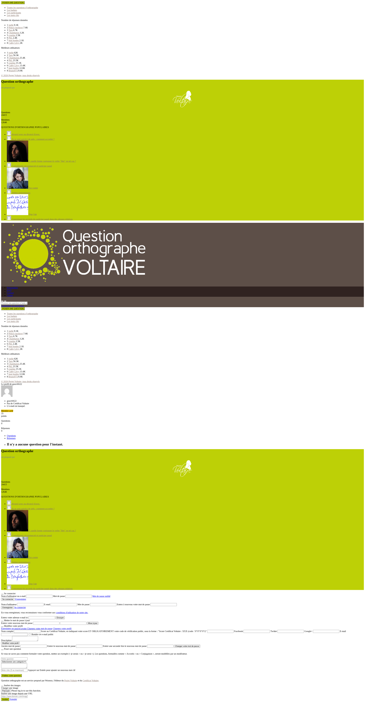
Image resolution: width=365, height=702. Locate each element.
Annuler (13, 699)
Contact (10, 293)
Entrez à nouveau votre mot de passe (133, 604)
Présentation (12, 288)
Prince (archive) (16, 27)
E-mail (47, 604)
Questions (11, 435)
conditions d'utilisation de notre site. (72, 612)
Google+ (308, 631)
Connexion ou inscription (12, 306)
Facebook (238, 631)
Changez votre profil (62, 628)
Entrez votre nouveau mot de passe (17, 623)
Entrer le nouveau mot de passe (61, 646)
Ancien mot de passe (10, 646)
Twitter (273, 631)
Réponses (11, 438)
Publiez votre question (11, 675)
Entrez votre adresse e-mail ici (14, 617)
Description (6, 640)
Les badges (12, 10)
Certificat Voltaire (91, 680)
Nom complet (7, 631)
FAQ (9, 290)
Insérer (5, 699)
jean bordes (14, 40)
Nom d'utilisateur (9, 604)
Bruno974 (13, 70)
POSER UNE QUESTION (13, 3)
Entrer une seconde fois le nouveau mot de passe (125, 646)
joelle (11, 25)
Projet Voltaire (70, 680)
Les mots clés (13, 15)
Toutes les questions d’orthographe (22, 7)
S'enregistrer (20, 599)
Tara (11, 30)
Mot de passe (59, 596)
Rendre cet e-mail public (42, 634)
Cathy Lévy (14, 43)
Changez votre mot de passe (39, 628)
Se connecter (20, 607)
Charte (10, 295)
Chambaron (14, 33)
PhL (11, 38)
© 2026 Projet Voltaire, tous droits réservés (20, 75)
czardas (12, 35)
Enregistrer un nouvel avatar (14, 628)
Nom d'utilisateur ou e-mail (13, 596)
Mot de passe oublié (101, 596)
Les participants (14, 13)
